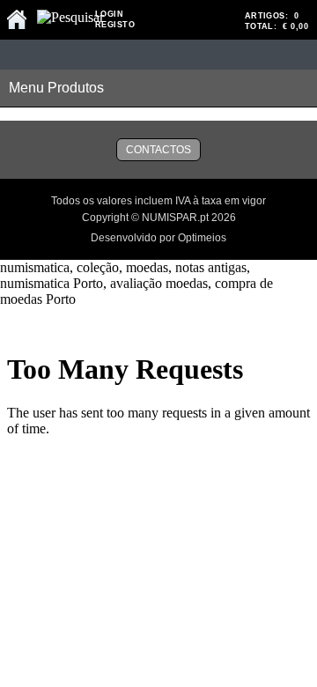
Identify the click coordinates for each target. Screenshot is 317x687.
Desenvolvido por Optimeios (158, 238)
